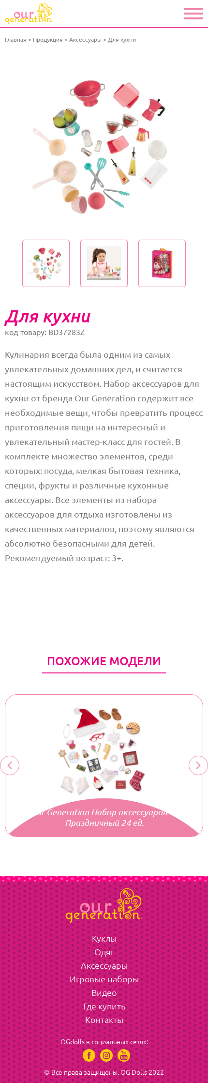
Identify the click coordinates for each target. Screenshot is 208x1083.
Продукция (48, 39)
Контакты (104, 1019)
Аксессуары (85, 39)
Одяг (104, 952)
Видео (104, 992)
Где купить (104, 1006)
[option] (104, 144)
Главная (16, 39)
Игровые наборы (104, 979)
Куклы (104, 938)
